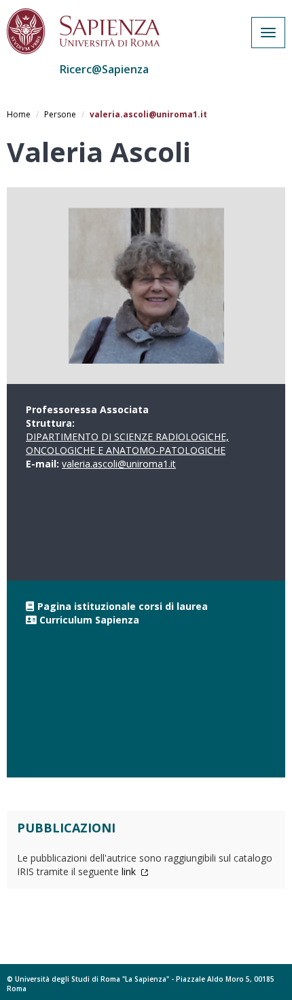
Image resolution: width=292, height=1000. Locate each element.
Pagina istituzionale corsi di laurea (122, 606)
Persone (60, 114)
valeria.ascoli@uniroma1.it (119, 463)
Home (19, 114)
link (130, 871)
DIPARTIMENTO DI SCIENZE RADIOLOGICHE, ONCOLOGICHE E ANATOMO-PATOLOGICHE (127, 443)
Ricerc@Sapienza (104, 69)
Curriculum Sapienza (89, 619)
